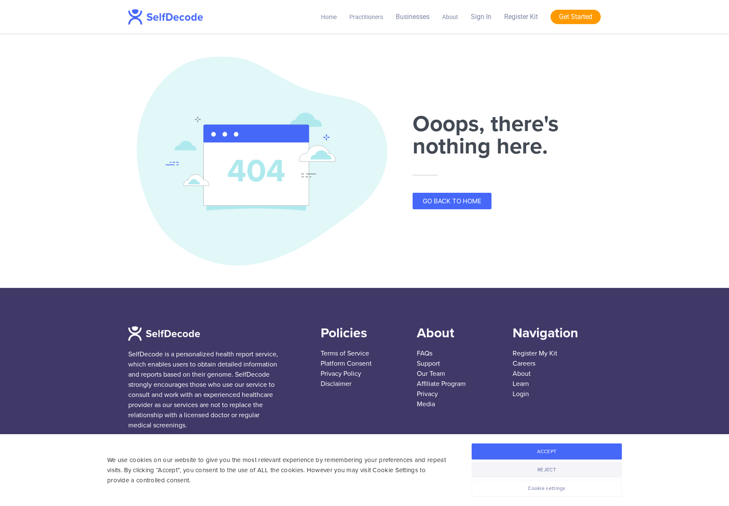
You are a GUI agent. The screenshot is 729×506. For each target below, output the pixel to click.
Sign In (481, 17)
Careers (524, 363)
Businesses (412, 17)
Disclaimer (336, 384)
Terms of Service (345, 353)
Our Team (431, 373)
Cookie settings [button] (547, 488)
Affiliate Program (441, 384)
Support (428, 363)
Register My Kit (535, 353)
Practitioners (366, 17)
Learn (521, 384)
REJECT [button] (546, 470)
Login (521, 394)
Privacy (427, 394)
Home (329, 17)
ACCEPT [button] (547, 451)
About (450, 17)
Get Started (575, 17)
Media (426, 404)
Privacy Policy (341, 373)
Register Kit (521, 17)
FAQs (424, 353)
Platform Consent (346, 363)
